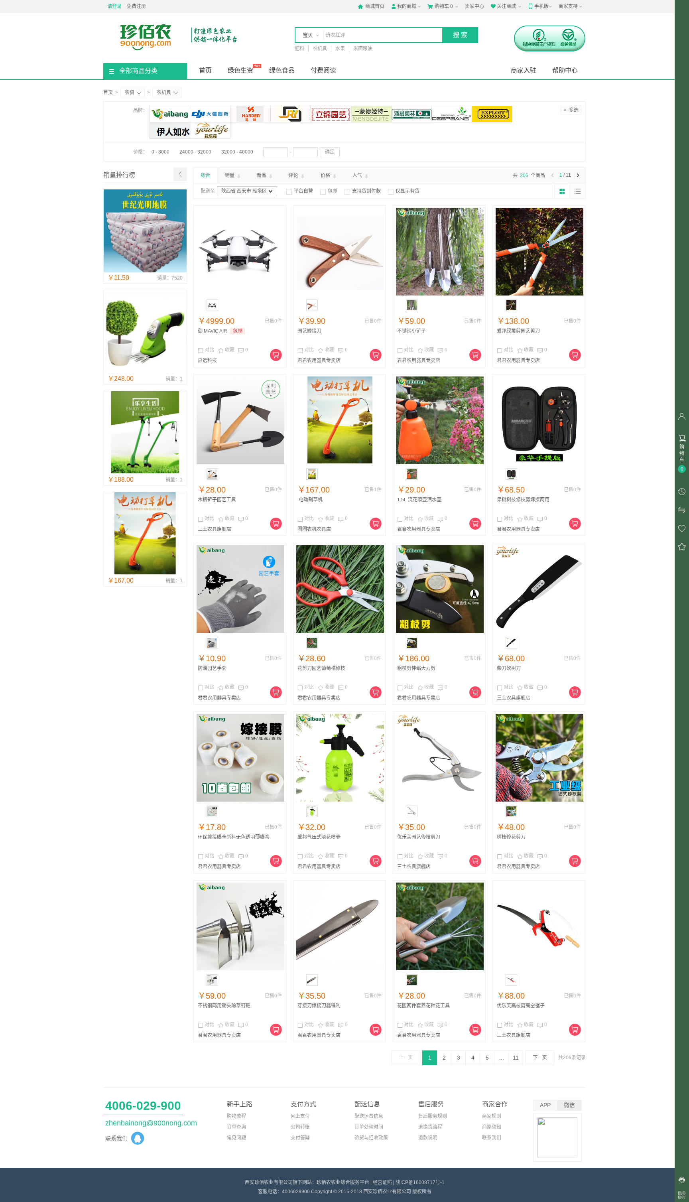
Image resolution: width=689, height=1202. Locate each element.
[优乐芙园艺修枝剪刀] (440, 758)
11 (516, 1057)
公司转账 (300, 1127)
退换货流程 (430, 1127)
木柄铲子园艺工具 (217, 499)
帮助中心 (565, 70)
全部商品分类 (138, 70)
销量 (230, 175)
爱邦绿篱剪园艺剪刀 (518, 331)
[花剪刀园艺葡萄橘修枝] (340, 589)
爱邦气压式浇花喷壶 (319, 837)
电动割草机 (310, 499)
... (501, 1057)
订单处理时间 (368, 1127)
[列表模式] (578, 191)
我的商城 (403, 6)
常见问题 (236, 1138)
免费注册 (136, 6)
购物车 (440, 6)
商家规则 (491, 1116)
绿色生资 (240, 70)
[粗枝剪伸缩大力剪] (440, 589)
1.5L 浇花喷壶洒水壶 (419, 499)
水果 (340, 48)
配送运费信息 (368, 1116)
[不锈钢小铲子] (440, 252)
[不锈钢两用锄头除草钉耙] (240, 926)
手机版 (538, 6)
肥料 (299, 48)
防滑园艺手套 (212, 668)
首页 (205, 70)
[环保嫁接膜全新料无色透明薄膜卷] (240, 758)
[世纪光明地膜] (145, 271)
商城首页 (371, 6)
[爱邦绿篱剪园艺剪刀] (539, 252)
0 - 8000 (160, 152)
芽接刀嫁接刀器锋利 (319, 1006)
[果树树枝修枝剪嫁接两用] (539, 420)
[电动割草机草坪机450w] (145, 472)
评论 (294, 175)
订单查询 (236, 1127)
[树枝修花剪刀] (539, 758)
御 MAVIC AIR (212, 331)
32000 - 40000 (237, 152)
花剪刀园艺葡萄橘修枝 (321, 668)
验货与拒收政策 (371, 1138)
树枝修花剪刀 (511, 837)
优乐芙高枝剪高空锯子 (521, 1006)
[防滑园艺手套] (240, 589)
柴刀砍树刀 (509, 668)
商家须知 (491, 1127)
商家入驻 (523, 70)
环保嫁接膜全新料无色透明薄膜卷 (234, 837)
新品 (262, 175)
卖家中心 (474, 6)
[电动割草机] (145, 573)
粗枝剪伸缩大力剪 (416, 668)
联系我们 (491, 1138)
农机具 (320, 48)
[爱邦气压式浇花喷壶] (340, 758)
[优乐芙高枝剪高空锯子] (539, 926)
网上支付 (300, 1116)
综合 (205, 175)
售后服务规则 (432, 1116)
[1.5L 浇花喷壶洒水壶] (440, 420)
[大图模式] (562, 191)
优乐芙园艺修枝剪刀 (418, 837)
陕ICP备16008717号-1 (420, 1182)
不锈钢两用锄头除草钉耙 (224, 1006)
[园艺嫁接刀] (340, 252)
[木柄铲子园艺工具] (240, 420)
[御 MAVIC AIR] (240, 252)
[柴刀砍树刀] (539, 589)
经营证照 (382, 1182)
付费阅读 (323, 70)
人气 (357, 175)
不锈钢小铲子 (411, 331)
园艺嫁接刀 (309, 331)
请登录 (114, 6)
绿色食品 (282, 70)
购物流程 (236, 1116)
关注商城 (503, 6)
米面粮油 (362, 48)
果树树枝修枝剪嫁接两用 (523, 499)
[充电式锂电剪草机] (145, 371)
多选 (571, 110)
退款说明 (427, 1138)
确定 (330, 152)
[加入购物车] (276, 355)
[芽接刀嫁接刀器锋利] (340, 926)
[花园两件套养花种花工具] (440, 926)
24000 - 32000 (195, 152)
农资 (129, 92)
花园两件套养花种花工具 (423, 1006)
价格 (326, 175)
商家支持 (568, 6)
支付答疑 (300, 1138)
